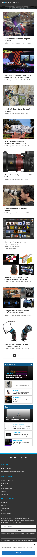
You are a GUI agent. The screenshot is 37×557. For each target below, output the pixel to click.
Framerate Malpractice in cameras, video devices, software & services (20, 436)
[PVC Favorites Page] (31, 364)
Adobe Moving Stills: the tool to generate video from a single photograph (17, 77)
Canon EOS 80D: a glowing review (15, 209)
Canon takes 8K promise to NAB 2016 (18, 176)
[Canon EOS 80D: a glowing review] (18, 195)
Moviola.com (5, 511)
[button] (34, 544)
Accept (18, 553)
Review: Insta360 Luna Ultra (21, 385)
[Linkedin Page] (22, 457)
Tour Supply (5, 508)
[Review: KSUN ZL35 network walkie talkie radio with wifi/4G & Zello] (8, 391)
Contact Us (4, 494)
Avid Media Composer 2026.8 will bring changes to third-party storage (21, 428)
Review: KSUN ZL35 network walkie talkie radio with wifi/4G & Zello (21, 393)
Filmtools (4, 503)
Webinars (4, 491)
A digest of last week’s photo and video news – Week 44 (16, 312)
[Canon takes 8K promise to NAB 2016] (18, 161)
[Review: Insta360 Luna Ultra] (8, 384)
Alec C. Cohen (16, 43)
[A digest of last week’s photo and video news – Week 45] (18, 264)
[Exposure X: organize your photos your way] (18, 228)
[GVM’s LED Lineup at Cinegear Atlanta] (18, 23)
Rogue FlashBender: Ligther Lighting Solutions (16, 345)
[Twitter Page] (15, 457)
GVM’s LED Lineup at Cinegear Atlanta (17, 40)
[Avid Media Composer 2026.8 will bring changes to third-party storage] (8, 426)
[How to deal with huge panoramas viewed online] (18, 128)
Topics (3, 486)
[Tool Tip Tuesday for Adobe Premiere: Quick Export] (8, 442)
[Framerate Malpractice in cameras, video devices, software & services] (8, 434)
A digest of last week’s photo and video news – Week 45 (16, 278)
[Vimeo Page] (26, 457)
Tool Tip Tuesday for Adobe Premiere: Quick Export (21, 443)
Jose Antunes (16, 80)
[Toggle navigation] (34, 3)
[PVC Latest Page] (31, 407)
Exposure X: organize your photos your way (15, 243)
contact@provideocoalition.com (13, 472)
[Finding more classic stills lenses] (8, 399)
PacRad (3, 505)
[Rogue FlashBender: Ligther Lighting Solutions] (18, 331)
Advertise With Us (7, 480)
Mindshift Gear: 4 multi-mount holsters (17, 110)
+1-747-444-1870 (8, 468)
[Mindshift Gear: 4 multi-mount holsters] (18, 95)
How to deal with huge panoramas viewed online (15, 142)
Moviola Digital (6, 513)
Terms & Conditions (24, 533)
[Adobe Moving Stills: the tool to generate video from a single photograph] (18, 60)
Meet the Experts (6, 488)
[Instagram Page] (18, 457)
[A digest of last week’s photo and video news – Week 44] (18, 297)
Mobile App (4, 483)
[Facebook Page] (11, 457)
